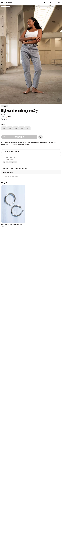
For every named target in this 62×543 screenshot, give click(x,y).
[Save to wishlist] (40, 137)
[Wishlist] (50, 2)
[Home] (7, 2)
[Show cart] (54, 2)
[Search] (45, 2)
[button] (59, 2)
